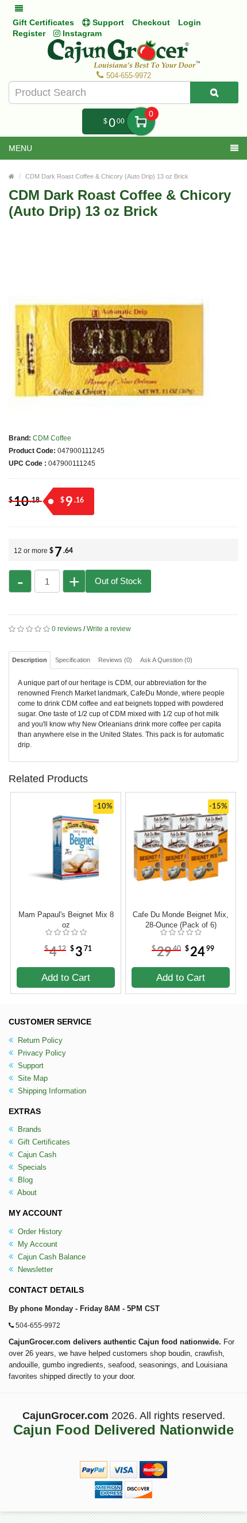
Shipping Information (51, 1091)
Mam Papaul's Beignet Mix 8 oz (66, 919)
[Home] (11, 176)
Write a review (109, 629)
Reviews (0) (115, 659)
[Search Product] (214, 92)
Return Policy (39, 1040)
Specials (31, 1167)
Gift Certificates (43, 22)
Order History (39, 1231)
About (26, 1192)
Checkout (151, 22)
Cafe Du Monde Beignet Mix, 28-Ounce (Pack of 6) (181, 919)
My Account (36, 1244)
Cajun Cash (36, 1154)
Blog (24, 1180)
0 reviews (67, 629)
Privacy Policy (41, 1053)
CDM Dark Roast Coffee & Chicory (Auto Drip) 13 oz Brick (106, 176)
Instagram (81, 33)
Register (29, 33)
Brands (28, 1129)
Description (29, 659)
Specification (72, 659)
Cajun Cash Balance (51, 1257)
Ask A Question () (166, 659)
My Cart (141, 121)
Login (189, 22)
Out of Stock (118, 581)
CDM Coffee (52, 438)
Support (30, 1065)
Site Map (32, 1078)
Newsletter (34, 1269)
